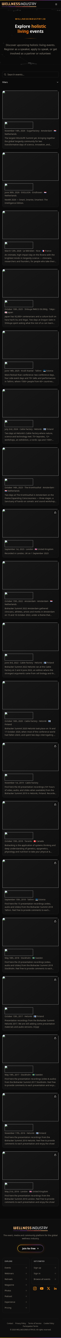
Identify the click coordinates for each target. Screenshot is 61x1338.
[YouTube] (41, 1288)
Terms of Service (34, 1323)
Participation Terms (30, 1326)
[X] (48, 1288)
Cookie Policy (49, 1323)
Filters (5, 82)
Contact (10, 1323)
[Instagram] (35, 1288)
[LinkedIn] (55, 1288)
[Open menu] (56, 4)
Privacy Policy (20, 1323)
